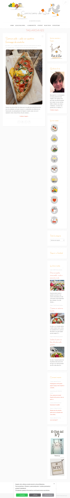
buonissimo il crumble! (55, 404)
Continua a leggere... (24, 116)
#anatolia (17, 47)
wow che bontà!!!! (54, 420)
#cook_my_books (22, 47)
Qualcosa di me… (20, 25)
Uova (6, 47)
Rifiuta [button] (35, 495)
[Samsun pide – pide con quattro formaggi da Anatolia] (24, 77)
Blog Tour (47, 25)
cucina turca (35, 47)
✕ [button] (54, 483)
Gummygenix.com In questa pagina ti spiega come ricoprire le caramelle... (57, 385)
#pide (27, 47)
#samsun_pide (30, 47)
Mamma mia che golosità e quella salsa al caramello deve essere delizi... (56, 412)
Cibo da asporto (20, 45)
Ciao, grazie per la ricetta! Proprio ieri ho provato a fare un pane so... (57, 397)
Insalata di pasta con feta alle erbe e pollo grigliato (56, 342)
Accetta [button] (22, 495)
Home (12, 25)
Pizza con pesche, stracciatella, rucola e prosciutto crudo (56, 275)
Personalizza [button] (48, 495)
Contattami (56, 25)
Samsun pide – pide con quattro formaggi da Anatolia (20, 40)
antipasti (16, 45)
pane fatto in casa (34, 45)
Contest (40, 25)
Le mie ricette (31, 25)
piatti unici (39, 45)
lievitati (30, 45)
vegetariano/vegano (11, 47)
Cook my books (26, 45)
